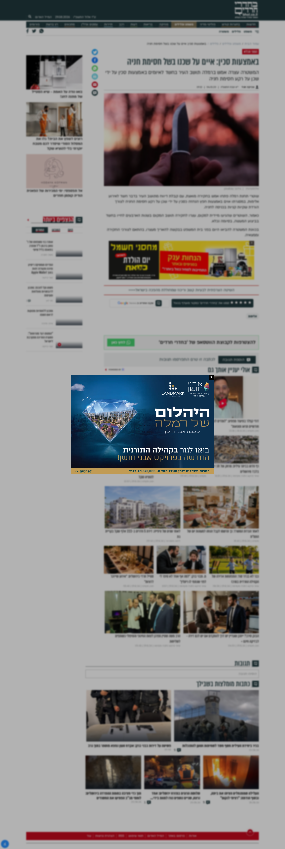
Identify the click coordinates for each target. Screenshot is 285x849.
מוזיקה (163, 24)
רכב (121, 24)
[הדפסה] (95, 117)
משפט (248, 31)
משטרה (224, 31)
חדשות (251, 24)
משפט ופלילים (184, 24)
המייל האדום (43, 17)
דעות (133, 24)
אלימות (252, 357)
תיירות (108, 24)
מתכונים (69, 24)
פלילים (236, 31)
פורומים (34, 24)
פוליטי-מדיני (207, 24)
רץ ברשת (52, 24)
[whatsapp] (95, 109)
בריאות (148, 24)
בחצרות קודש (231, 24)
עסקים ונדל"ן (89, 24)
